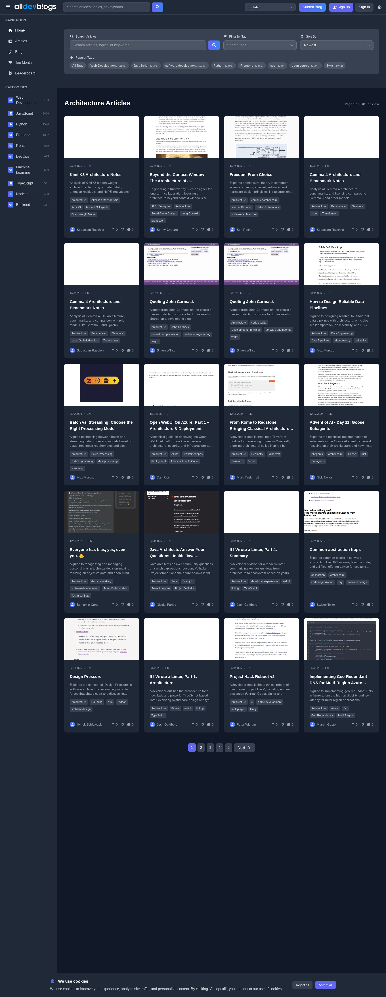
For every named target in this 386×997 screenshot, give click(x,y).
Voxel (251, 461)
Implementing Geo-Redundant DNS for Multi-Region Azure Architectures (338, 682)
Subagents (318, 461)
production (157, 220)
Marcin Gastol (326, 724)
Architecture (78, 200)
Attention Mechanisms (104, 200)
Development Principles (245, 329)
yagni (154, 341)
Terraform (237, 461)
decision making (101, 581)
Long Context (190, 213)
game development (269, 702)
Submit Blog (312, 7)
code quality (258, 322)
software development (185, 65)
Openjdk (188, 581)
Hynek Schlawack (89, 724)
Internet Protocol (241, 207)
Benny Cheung (167, 229)
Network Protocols (268, 207)
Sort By (311, 36)
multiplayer (238, 709)
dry (340, 582)
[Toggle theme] (379, 7)
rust (363, 454)
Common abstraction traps (335, 549)
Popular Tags (85, 57)
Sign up (343, 7)
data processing (108, 461)
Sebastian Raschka (90, 229)
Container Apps (193, 454)
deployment (158, 461)
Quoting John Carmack (172, 301)
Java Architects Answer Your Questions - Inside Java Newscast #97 (177, 555)
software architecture (244, 214)
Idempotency (342, 340)
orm (110, 702)
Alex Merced (325, 350)
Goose (352, 454)
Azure (174, 454)
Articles (21, 41)
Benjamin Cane (88, 604)
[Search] (157, 7)
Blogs (19, 52)
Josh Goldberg (247, 604)
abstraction (318, 575)
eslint (286, 581)
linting (235, 588)
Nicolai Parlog (166, 604)
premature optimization (165, 334)
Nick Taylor (324, 477)
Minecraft (274, 454)
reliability (361, 340)
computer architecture (264, 200)
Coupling (97, 702)
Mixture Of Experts (97, 207)
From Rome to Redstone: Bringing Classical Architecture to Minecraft (259, 428)
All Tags (77, 65)
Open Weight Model (83, 214)
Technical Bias (80, 595)
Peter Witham (246, 724)
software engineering (197, 334)
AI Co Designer (160, 206)
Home (20, 30)
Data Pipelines (320, 340)
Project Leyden (160, 588)
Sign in (364, 7)
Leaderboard (25, 73)
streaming (77, 468)
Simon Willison (167, 350)
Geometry (257, 454)
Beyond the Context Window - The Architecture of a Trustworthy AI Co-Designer (178, 180)
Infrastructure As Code (184, 461)
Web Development (108, 65)
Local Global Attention (84, 340)
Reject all (302, 985)
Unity (253, 709)
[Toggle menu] (8, 7)
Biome (175, 708)
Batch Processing (102, 454)
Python (223, 65)
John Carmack (180, 327)
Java (174, 581)
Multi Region (346, 715)
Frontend (251, 65)
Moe (314, 213)
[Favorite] (122, 229)
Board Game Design (163, 213)
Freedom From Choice (251, 174)
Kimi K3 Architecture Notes (96, 174)
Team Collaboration (116, 588)
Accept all (325, 985)
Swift (334, 65)
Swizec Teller (326, 604)
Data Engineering (342, 333)
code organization (322, 582)
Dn (345, 708)
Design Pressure (85, 676)
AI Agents (317, 454)
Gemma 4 (358, 206)
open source (305, 65)
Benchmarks (338, 206)
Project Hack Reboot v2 (252, 676)
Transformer (329, 213)
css (277, 65)
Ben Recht (244, 229)
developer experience (264, 581)
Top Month (23, 62)
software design (357, 582)
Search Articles (86, 36)
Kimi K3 (76, 207)
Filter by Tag (238, 36)
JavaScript (146, 65)
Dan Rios (163, 477)
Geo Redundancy (322, 715)
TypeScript (250, 588)
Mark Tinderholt (248, 477)
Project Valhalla (184, 588)
